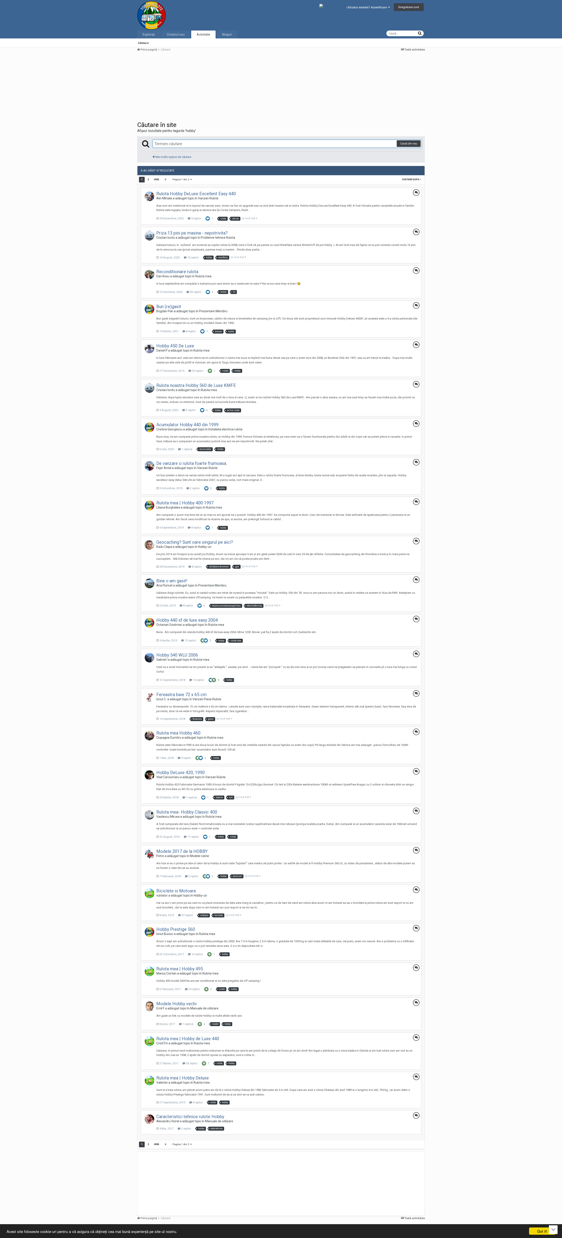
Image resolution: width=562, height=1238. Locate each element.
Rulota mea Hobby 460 (178, 733)
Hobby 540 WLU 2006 (177, 655)
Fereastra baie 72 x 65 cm (181, 694)
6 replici (197, 1102)
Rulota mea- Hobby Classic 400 (186, 812)
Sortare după (411, 179)
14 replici (198, 680)
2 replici (194, 488)
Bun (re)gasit (168, 306)
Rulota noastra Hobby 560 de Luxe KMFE (196, 385)
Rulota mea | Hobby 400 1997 (185, 502)
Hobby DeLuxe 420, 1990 (180, 772)
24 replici (194, 989)
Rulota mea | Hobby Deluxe (182, 1078)
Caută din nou (408, 143)
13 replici (190, 640)
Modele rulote (199, 856)
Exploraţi (149, 34)
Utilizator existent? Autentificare (367, 7)
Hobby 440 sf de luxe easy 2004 (187, 620)
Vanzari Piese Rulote (207, 699)
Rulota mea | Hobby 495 (179, 968)
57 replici (187, 915)
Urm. (157, 179)
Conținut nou (176, 34)
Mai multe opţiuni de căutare (173, 157)
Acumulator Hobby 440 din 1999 (187, 424)
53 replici (195, 292)
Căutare (143, 43)
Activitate (203, 34)
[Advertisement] (217, 86)
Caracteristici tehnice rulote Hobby (190, 1116)
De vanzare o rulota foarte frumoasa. (191, 463)
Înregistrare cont (408, 7)
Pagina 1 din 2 (181, 179)
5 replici (185, 758)
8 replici (190, 331)
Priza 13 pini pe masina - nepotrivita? (192, 233)
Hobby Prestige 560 (175, 929)
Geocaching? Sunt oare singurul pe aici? (194, 542)
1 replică (186, 449)
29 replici (197, 370)
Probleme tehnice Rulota (218, 237)
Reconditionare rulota (177, 271)
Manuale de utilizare (204, 1008)
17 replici (193, 836)
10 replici (193, 257)
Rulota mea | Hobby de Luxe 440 (187, 1038)
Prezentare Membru (213, 311)
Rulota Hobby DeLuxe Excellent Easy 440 (196, 193)
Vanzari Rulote (208, 198)
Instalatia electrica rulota (225, 429)
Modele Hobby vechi (176, 1003)
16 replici (197, 954)
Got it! (542, 1231)
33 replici (191, 1063)
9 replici (196, 218)
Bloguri (227, 34)
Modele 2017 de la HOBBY (182, 851)
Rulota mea (203, 276)
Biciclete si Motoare (176, 890)
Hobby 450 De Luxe (175, 345)
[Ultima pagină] (165, 179)
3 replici (190, 410)
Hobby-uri (204, 547)
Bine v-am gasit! (171, 580)
